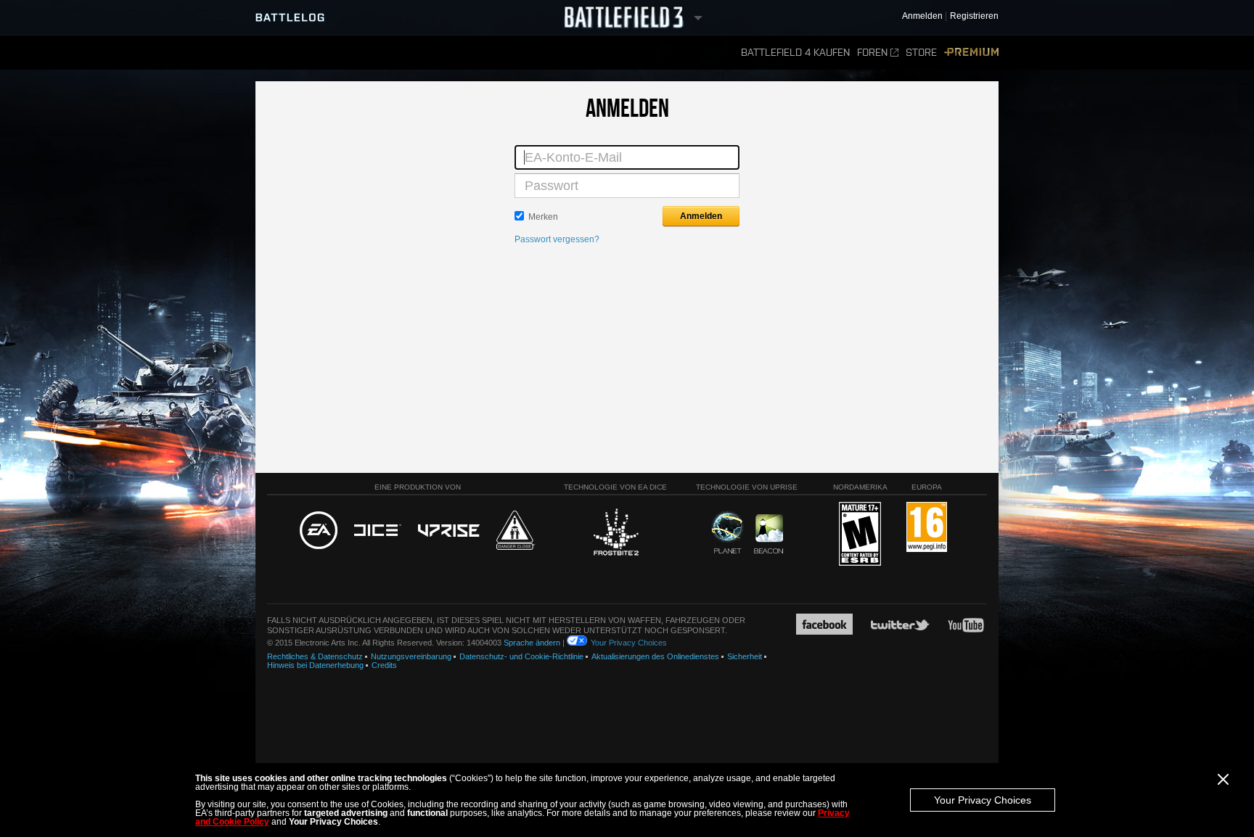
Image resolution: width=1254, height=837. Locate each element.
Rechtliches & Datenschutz (315, 656)
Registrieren (974, 16)
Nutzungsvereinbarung (411, 656)
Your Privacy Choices (982, 800)
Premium (971, 53)
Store (921, 52)
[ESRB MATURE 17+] (860, 534)
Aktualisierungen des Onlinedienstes (655, 656)
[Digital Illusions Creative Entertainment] (377, 530)
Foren (872, 52)
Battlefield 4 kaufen (795, 52)
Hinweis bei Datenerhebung (315, 665)
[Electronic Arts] (318, 531)
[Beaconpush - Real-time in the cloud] (768, 534)
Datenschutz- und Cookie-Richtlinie (521, 656)
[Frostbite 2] (615, 534)
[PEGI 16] (926, 527)
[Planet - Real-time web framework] (727, 532)
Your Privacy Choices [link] (629, 642)
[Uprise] (449, 531)
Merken (543, 217)
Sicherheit (744, 656)
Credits (384, 665)
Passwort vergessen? (557, 239)
